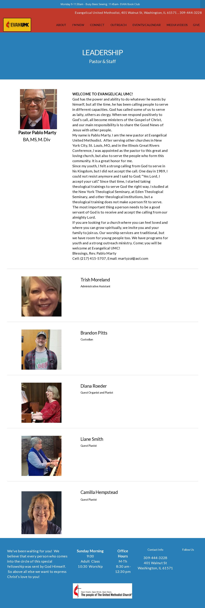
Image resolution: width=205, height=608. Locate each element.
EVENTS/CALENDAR (146, 25)
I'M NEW (78, 25)
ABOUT (61, 25)
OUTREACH (119, 25)
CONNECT (97, 25)
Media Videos (177, 25)
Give (196, 25)
